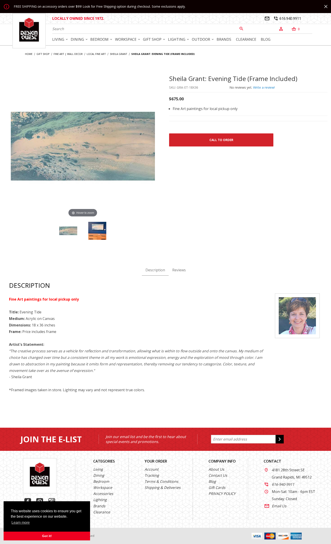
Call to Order (221, 140)
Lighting (100, 499)
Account (152, 469)
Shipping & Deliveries (163, 487)
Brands (99, 506)
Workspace (102, 487)
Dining (98, 475)
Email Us (275, 506)
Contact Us (218, 475)
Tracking (152, 475)
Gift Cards (217, 487)
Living (98, 469)
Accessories (103, 493)
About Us (216, 469)
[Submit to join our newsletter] (280, 439)
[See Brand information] (297, 315)
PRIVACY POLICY (222, 493)
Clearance (101, 512)
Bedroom (101, 481)
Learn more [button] (20, 522)
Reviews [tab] (179, 270)
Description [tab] (155, 270)
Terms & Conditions (161, 481)
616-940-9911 (279, 484)
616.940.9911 (287, 18)
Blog (212, 481)
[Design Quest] (29, 30)
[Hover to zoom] (83, 145)
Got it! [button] (47, 536)
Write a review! (264, 87)
